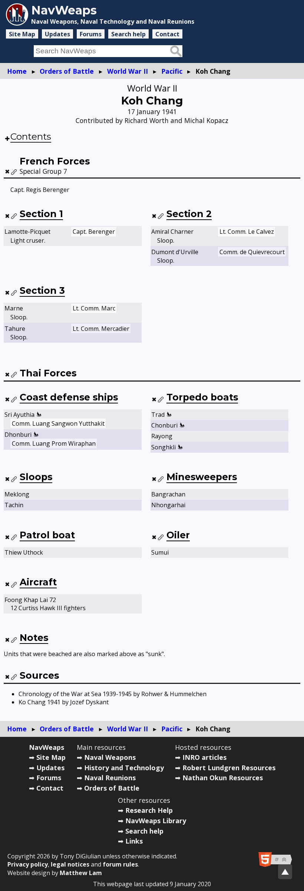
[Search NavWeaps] (175, 51)
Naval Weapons (110, 757)
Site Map (22, 34)
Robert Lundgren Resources (228, 767)
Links (134, 841)
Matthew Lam (81, 873)
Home (17, 71)
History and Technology (124, 767)
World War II (127, 71)
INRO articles (204, 757)
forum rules (120, 864)
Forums (91, 34)
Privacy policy (27, 864)
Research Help (149, 810)
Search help (128, 34)
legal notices (70, 864)
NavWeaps (46, 747)
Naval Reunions (110, 777)
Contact (167, 34)
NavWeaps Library (155, 820)
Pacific (171, 71)
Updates (57, 34)
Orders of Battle (67, 71)
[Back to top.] (285, 871)
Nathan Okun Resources (222, 777)
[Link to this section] (14, 172)
